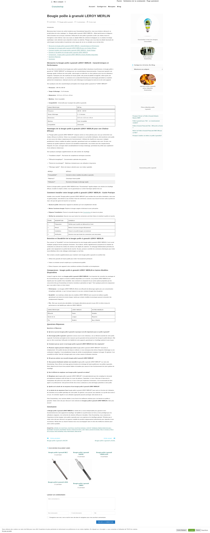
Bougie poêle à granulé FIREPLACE (104, 453)
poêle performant (69, 431)
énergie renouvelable (104, 428)
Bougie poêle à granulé (66, 22)
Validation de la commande (134, 1)
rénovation (78, 431)
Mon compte (58, 2)
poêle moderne (58, 431)
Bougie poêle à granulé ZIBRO (81, 484)
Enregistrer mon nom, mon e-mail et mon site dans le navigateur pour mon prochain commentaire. (78, 517)
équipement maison (65, 429)
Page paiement (153, 1)
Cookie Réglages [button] (181, 530)
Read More (204, 530)
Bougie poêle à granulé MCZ (58, 452)
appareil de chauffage (60, 428)
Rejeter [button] (198, 530)
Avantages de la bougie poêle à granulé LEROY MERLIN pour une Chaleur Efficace (73, 48)
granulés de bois (76, 429)
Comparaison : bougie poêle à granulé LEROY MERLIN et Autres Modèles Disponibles (73, 54)
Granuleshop (57, 6)
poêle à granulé (105, 429)
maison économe (94, 429)
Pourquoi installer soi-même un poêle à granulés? (147, 135)
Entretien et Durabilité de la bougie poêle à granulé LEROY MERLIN (68, 52)
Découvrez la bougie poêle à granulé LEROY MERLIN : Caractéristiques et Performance (74, 46)
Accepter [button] (191, 530)
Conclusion (52, 59)
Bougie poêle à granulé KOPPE (81, 453)
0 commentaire (81, 22)
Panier (119, 1)
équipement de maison (53, 429)
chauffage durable (80, 428)
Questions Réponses (55, 56)
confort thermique (92, 428)
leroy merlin (85, 429)
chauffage (71, 428)
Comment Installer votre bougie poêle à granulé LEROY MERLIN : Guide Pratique (72, 50)
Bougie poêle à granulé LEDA (58, 482)
